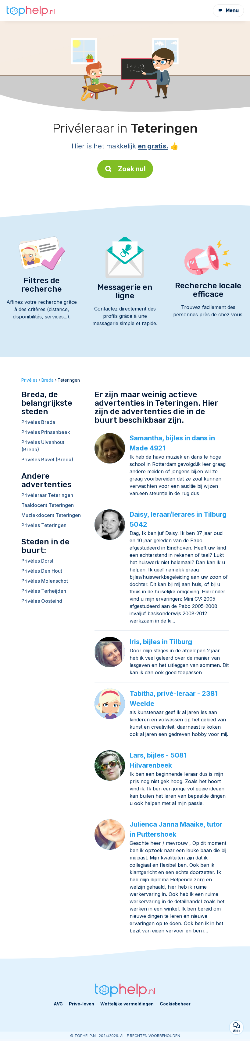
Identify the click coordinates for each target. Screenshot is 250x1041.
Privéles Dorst (37, 561)
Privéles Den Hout (41, 571)
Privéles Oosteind (41, 601)
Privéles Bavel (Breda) (47, 459)
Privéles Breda (38, 422)
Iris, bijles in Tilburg (161, 642)
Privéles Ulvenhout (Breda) (42, 446)
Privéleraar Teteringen (47, 495)
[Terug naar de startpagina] (30, 10)
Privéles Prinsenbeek (45, 432)
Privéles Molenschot (44, 581)
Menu (232, 10)
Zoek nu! (132, 169)
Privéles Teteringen (43, 525)
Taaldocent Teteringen (47, 505)
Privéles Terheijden (43, 591)
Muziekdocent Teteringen (51, 515)
